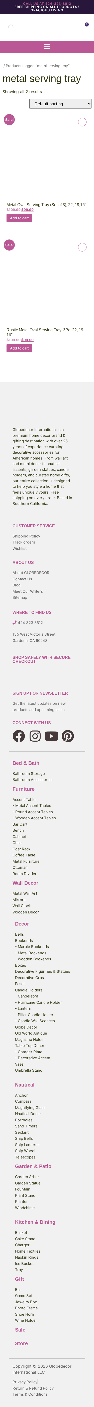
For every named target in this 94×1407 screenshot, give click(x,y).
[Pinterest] (67, 736)
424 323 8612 (30, 622)
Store (21, 1343)
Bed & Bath (26, 763)
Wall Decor (25, 883)
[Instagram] (35, 736)
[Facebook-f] (19, 736)
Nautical (25, 1085)
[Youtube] (51, 736)
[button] (46, 47)
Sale (20, 1330)
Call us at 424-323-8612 (47, 4)
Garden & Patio (33, 1166)
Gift (19, 1279)
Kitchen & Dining (35, 1222)
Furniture (24, 789)
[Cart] (84, 27)
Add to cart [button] (19, 218)
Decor (22, 924)
